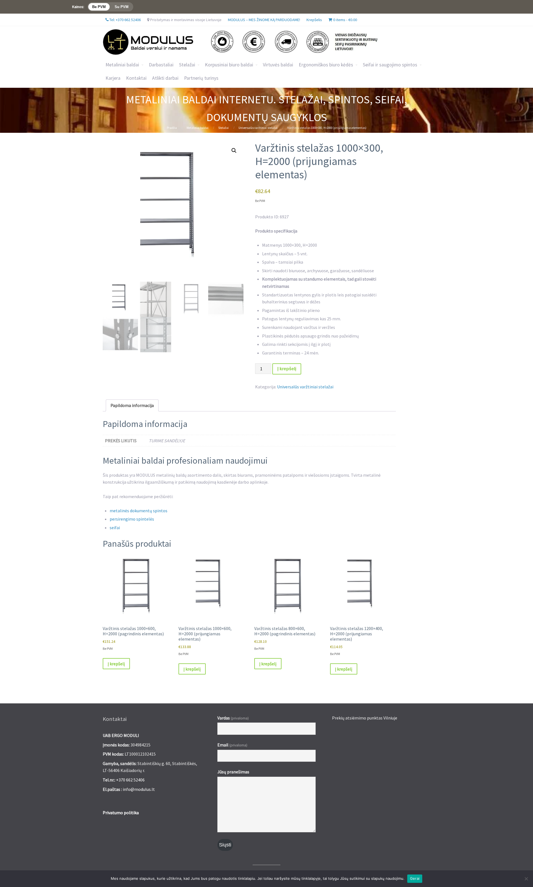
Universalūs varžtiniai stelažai (258, 128)
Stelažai (223, 128)
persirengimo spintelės (132, 519)
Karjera (112, 78)
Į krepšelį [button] (116, 663)
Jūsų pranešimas (233, 771)
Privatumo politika (121, 812)
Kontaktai (136, 78)
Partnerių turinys (201, 78)
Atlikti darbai (165, 78)
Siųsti (225, 845)
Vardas (233, 718)
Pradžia (172, 128)
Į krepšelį (286, 368)
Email (232, 745)
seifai (115, 527)
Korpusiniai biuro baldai (229, 65)
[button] (234, 151)
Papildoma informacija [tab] (132, 405)
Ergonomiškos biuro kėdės (326, 65)
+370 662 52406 (130, 780)
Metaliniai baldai (122, 65)
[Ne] (526, 878)
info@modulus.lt (139, 789)
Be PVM (99, 7)
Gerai (414, 878)
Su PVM (122, 7)
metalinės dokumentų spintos (138, 510)
